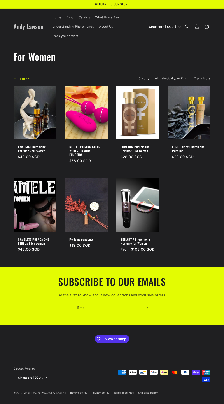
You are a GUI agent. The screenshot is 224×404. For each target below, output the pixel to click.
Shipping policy (148, 392)
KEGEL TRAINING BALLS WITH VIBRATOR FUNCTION (84, 151)
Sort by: (144, 78)
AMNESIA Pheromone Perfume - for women (32, 149)
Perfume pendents (81, 239)
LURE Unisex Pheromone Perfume (188, 149)
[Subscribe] (146, 308)
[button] (187, 26)
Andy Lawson (32, 393)
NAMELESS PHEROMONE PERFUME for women (33, 241)
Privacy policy (100, 392)
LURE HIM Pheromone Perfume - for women (135, 149)
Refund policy (78, 392)
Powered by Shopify (53, 393)
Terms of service (124, 392)
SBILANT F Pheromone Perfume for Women (135, 241)
